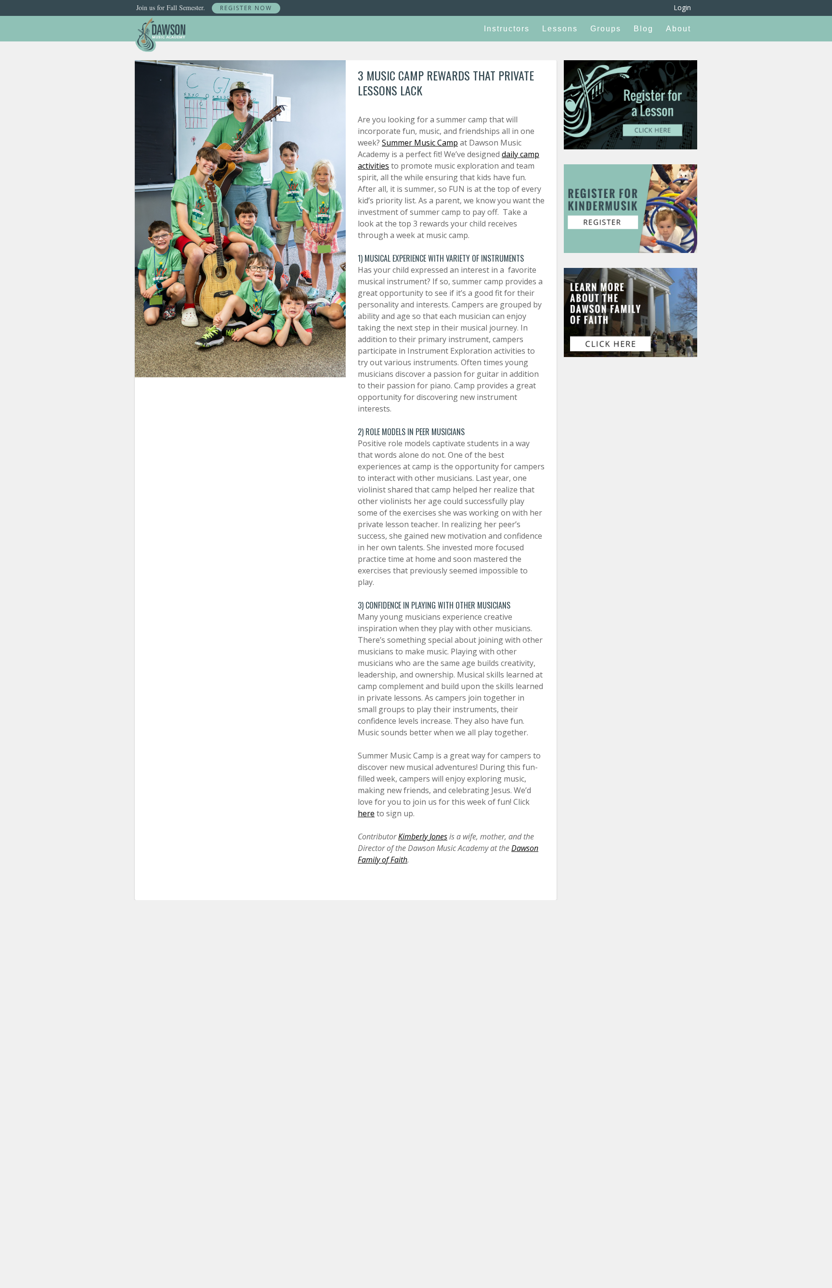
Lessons (560, 29)
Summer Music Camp (420, 142)
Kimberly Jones (422, 836)
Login (682, 7)
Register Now (246, 8)
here (366, 813)
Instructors (507, 29)
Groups (605, 29)
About (678, 29)
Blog (643, 29)
